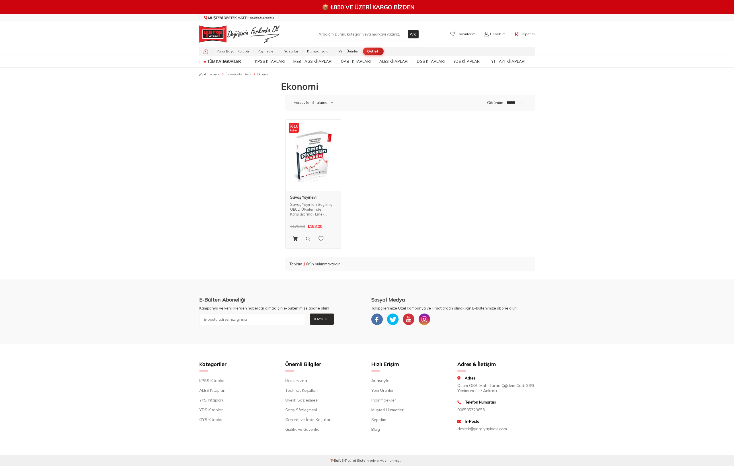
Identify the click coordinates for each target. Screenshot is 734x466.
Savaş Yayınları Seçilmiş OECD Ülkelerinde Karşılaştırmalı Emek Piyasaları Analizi (311, 209)
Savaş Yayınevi (303, 197)
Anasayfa (212, 74)
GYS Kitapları (211, 419)
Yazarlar (291, 51)
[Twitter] (393, 319)
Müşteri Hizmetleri (387, 409)
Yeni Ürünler (348, 51)
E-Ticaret (348, 460)
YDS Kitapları (467, 61)
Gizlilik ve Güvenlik (302, 429)
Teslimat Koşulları (301, 390)
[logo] (238, 34)
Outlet (372, 51)
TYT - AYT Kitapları (507, 61)
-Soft (336, 460)
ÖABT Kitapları (356, 61)
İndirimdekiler (383, 400)
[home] (205, 51)
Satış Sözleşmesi (301, 409)
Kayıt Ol (321, 319)
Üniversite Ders (238, 74)
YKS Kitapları (211, 400)
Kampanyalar (318, 51)
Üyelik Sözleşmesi (301, 400)
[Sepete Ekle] (295, 239)
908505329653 (241, 17)
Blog (375, 429)
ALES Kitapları (393, 61)
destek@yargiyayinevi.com (482, 428)
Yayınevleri (267, 51)
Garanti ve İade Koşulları (308, 419)
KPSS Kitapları (270, 61)
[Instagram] (424, 319)
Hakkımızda (296, 380)
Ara (413, 34)
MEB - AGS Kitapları (312, 61)
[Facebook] (377, 319)
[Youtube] (408, 319)
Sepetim (378, 419)
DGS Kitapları (431, 61)
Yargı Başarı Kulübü (233, 51)
